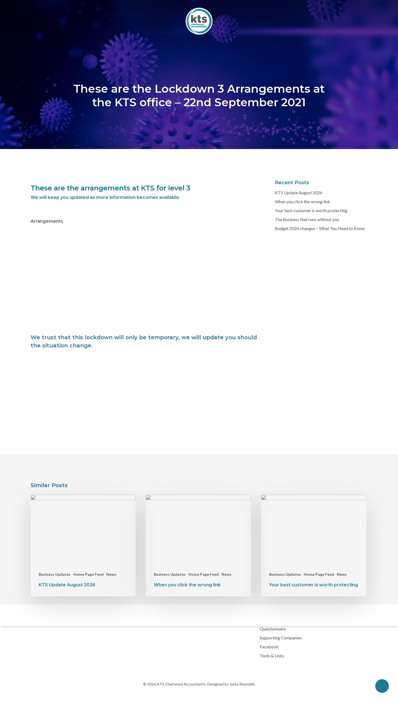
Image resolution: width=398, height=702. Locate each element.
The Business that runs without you (307, 219)
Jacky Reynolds (242, 684)
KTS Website (112, 297)
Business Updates (55, 574)
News (111, 574)
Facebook (269, 646)
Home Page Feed (88, 574)
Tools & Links (272, 655)
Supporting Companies (281, 637)
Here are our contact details (158, 274)
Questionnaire (273, 628)
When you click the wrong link (302, 201)
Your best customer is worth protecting (311, 210)
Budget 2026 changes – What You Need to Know (320, 228)
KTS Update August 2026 (298, 192)
